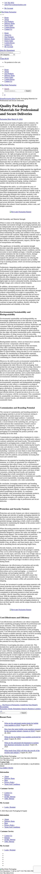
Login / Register (10, 807)
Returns (7, 795)
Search (6, 89)
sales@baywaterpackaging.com (15, 5)
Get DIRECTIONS (6, 768)
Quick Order (8, 25)
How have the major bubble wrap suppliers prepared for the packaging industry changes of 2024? (22, 730)
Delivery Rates (9, 23)
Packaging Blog (9, 99)
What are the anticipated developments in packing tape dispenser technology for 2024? (21, 744)
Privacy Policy (9, 782)
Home (6, 18)
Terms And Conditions (12, 784)
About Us (7, 35)
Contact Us (8, 29)
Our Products (9, 21)
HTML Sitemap (9, 797)
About (6, 19)
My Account (8, 8)
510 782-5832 (9, 3)
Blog (6, 780)
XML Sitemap (9, 799)
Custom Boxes (9, 27)
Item (4, 59)
